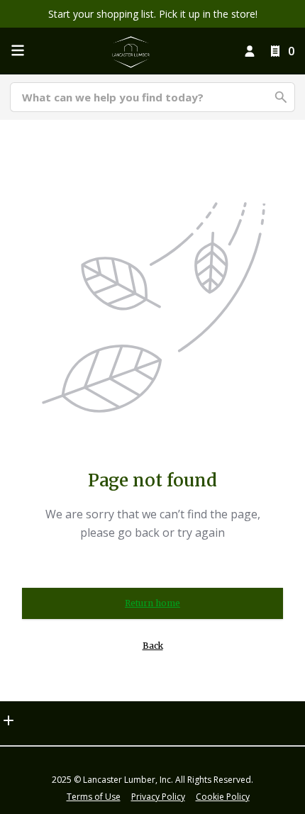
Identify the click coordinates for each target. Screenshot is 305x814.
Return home (152, 603)
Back (153, 645)
